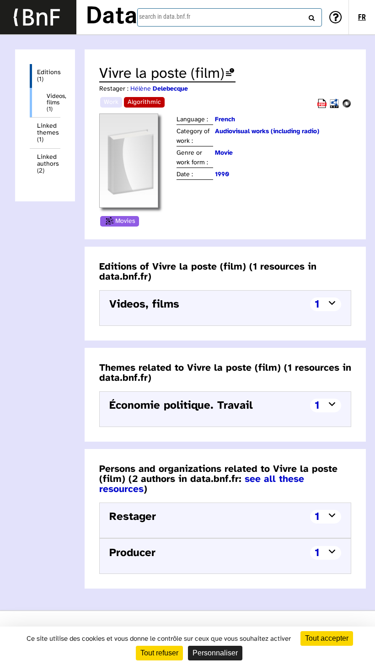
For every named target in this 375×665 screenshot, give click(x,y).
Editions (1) (48, 76)
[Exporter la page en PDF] (322, 106)
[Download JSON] (346, 106)
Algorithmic (144, 102)
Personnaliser (215, 653)
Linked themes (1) (48, 133)
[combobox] (229, 17)
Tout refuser (159, 653)
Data (112, 17)
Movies (125, 221)
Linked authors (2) (48, 164)
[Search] (310, 16)
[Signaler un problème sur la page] (230, 73)
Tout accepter (326, 638)
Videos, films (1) (53, 102)
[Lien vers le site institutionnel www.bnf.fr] (38, 17)
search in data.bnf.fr (164, 16)
